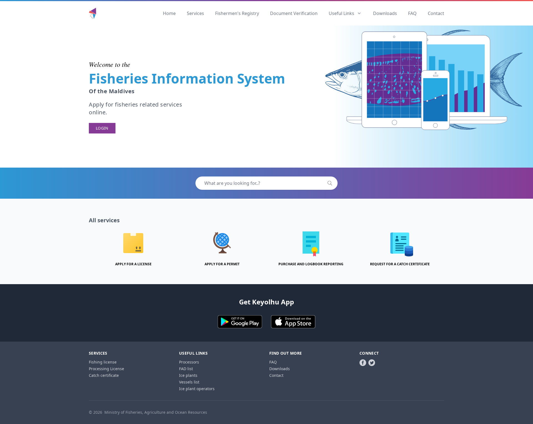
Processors (189, 362)
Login (102, 128)
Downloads (385, 13)
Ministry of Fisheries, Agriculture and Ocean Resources (155, 412)
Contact (436, 13)
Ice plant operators (197, 388)
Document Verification (294, 13)
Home (169, 13)
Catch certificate (104, 375)
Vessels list (189, 382)
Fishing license (103, 362)
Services (195, 13)
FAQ (412, 13)
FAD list (186, 368)
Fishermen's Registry (237, 13)
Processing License (106, 368)
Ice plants (188, 375)
